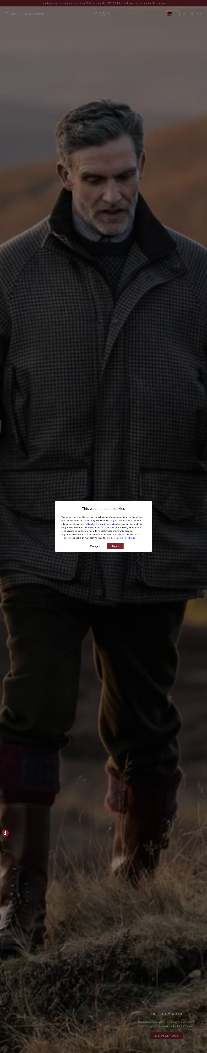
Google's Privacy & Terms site (101, 523)
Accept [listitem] (115, 546)
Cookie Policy (128, 537)
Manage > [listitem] (95, 546)
